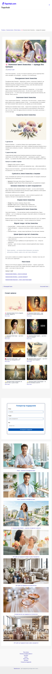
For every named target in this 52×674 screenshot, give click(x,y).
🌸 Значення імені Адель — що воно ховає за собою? (36, 336)
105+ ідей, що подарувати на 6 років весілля (26, 585)
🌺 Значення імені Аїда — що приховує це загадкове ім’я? (13, 359)
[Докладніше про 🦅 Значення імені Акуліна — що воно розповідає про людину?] (37, 349)
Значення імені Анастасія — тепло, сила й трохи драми (18, 279)
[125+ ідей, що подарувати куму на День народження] (26, 628)
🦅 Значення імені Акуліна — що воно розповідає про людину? (37, 359)
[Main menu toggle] (49, 4)
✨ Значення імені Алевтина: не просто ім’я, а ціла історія (13, 382)
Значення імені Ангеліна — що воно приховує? (16, 276)
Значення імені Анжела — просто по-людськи (16, 273)
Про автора (26, 652)
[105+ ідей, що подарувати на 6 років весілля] (26, 571)
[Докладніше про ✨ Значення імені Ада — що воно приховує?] (15, 326)
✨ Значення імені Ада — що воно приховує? (14, 336)
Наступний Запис (45, 286)
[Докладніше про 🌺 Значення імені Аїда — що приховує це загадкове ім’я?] (15, 349)
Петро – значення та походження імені (26, 470)
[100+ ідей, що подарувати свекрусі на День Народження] (26, 542)
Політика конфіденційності (26, 653)
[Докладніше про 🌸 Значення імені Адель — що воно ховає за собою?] (37, 326)
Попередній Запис (7, 286)
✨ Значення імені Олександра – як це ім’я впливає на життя (36, 382)
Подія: (10, 415)
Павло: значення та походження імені (26, 499)
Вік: (9, 422)
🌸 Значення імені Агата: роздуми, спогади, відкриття (14, 313)
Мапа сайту (26, 658)
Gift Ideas (26, 660)
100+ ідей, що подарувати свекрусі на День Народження (26, 556)
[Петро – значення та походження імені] (26, 456)
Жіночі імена (17, 30)
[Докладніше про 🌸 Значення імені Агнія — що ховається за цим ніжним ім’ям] (37, 303)
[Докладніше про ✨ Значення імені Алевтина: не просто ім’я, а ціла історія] (15, 372)
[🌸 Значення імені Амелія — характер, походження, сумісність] (26, 513)
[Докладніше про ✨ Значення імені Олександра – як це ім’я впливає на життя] (37, 372)
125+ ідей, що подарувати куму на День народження (26, 642)
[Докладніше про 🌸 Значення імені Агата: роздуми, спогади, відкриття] (15, 303)
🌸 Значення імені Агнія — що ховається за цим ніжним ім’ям (35, 313)
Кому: (9, 408)
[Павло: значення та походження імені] (26, 485)
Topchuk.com (17, 668)
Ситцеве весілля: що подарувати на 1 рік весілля (26, 614)
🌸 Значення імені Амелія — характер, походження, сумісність (26, 528)
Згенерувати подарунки (26, 429)
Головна (3, 30)
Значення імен (9, 30)
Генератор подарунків (26, 662)
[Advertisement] (26, 20)
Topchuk (5, 7)
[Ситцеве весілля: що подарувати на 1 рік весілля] (26, 599)
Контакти (26, 655)
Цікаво (26, 657)
